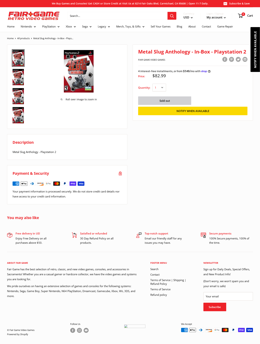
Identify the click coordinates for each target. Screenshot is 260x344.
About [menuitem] (192, 26)
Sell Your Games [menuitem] (161, 26)
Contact (155, 274)
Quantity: (144, 87)
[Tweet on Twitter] (238, 59)
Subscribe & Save (239, 3)
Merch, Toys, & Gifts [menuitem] (128, 26)
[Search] (171, 16)
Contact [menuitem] (206, 26)
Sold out (165, 100)
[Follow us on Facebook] (72, 330)
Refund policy (158, 295)
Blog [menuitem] (179, 26)
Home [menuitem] (11, 26)
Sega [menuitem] (85, 26)
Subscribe (215, 307)
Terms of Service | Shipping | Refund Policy (168, 282)
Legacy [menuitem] (102, 26)
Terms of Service (160, 289)
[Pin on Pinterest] (231, 59)
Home (10, 38)
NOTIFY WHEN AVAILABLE (193, 111)
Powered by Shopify (17, 334)
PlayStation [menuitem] (49, 26)
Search (154, 269)
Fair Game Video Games (151, 59)
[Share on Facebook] (224, 59)
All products (23, 38)
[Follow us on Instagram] (79, 330)
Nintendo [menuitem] (26, 26)
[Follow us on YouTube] (86, 330)
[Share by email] (244, 59)
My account (215, 17)
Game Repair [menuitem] (225, 26)
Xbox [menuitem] (69, 26)
